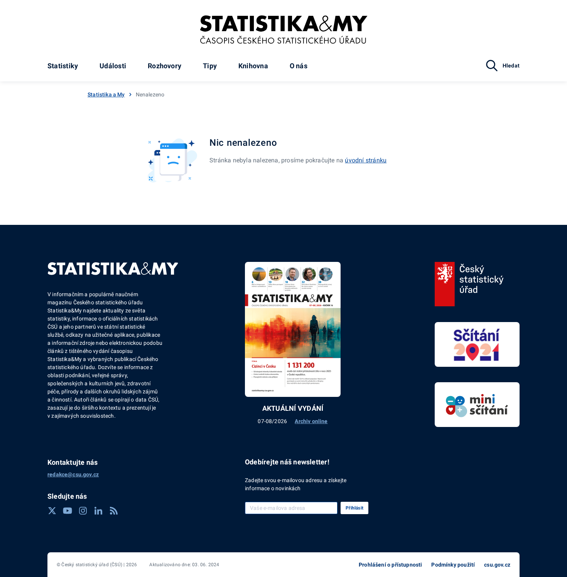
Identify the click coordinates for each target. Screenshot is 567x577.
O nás (298, 66)
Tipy (210, 66)
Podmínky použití (453, 565)
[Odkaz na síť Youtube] (67, 510)
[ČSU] (469, 284)
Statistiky (62, 66)
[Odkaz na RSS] (113, 510)
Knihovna (253, 66)
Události (113, 66)
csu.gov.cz (497, 565)
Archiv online (311, 421)
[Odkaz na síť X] (52, 510)
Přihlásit (354, 508)
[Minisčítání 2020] (477, 404)
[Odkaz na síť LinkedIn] (98, 510)
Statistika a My (106, 94)
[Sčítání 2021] (477, 344)
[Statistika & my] (284, 29)
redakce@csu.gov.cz (73, 474)
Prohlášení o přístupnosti (390, 565)
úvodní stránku (365, 160)
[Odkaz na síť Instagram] (83, 510)
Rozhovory (164, 66)
